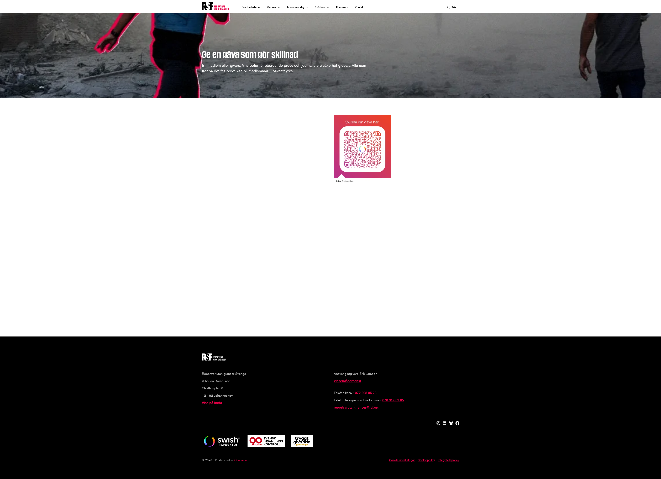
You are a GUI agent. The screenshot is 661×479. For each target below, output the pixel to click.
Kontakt (360, 7)
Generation (241, 460)
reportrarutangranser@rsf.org (356, 407)
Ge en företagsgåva (223, 318)
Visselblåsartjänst (347, 381)
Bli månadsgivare (397, 259)
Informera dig (295, 7)
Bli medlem (305, 259)
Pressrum (342, 7)
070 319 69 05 (393, 400)
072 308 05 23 (365, 393)
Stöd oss (320, 7)
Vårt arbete (249, 7)
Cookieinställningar (402, 460)
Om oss (271, 7)
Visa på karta (212, 403)
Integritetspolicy (448, 460)
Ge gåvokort (394, 306)
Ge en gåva (217, 259)
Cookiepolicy (426, 460)
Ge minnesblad (308, 318)
